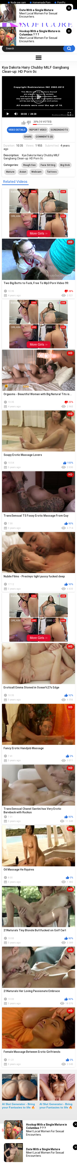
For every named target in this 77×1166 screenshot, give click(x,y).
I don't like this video (29, 123)
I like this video (24, 123)
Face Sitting (48, 165)
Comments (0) (44, 136)
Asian (23, 171)
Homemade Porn (42, 2)
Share (28, 136)
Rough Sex (29, 165)
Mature (10, 171)
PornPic (61, 2)
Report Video (38, 129)
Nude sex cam (18, 2)
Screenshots (59, 129)
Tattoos (52, 171)
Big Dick (65, 165)
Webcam (36, 171)
